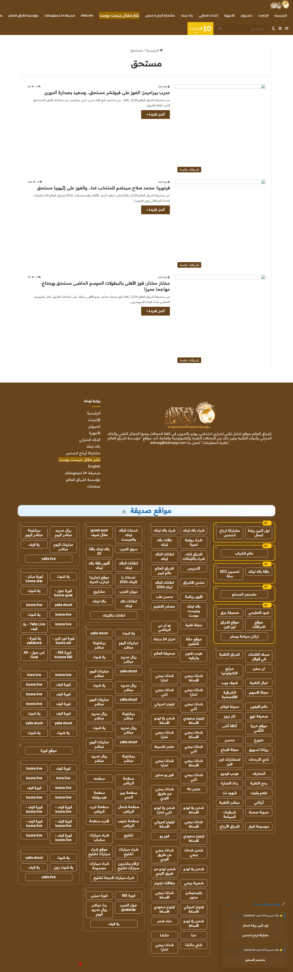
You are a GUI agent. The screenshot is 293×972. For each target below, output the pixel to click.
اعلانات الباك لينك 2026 (164, 584)
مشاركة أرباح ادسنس (160, 15)
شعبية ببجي (194, 883)
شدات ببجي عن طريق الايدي (164, 793)
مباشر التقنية (229, 802)
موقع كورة (49, 750)
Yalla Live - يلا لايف (34, 626)
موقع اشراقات (258, 624)
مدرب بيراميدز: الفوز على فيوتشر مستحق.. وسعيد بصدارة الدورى (107, 92)
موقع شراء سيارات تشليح (99, 851)
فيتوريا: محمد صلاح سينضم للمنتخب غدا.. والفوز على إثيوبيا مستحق (103, 187)
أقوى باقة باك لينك (99, 565)
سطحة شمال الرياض (128, 809)
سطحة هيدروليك (99, 794)
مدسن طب (164, 596)
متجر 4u (193, 789)
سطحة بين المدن (128, 794)
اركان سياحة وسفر (244, 636)
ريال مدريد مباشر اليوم (63, 532)
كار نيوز (229, 716)
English (87, 15)
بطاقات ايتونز (164, 883)
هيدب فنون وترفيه (193, 655)
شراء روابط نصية (193, 542)
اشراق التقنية (229, 654)
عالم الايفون (259, 706)
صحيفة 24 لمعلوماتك (59, 15)
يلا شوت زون (63, 867)
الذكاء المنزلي (208, 15)
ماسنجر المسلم (244, 594)
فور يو (164, 836)
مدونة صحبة (259, 812)
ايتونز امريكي (164, 704)
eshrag (162, 86)
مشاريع (99, 591)
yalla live (49, 558)
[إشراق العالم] (279, 4)
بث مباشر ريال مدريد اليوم (99, 909)
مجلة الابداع (230, 749)
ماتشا (164, 935)
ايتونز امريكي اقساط (164, 824)
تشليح (128, 835)
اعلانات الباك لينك (164, 556)
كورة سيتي (99, 895)
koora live (34, 605)
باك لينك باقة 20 (99, 551)
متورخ (259, 740)
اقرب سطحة (99, 821)
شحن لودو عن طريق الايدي (164, 871)
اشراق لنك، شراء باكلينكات (194, 556)
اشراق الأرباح (230, 826)
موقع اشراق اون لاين (229, 624)
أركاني (259, 802)
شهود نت (229, 793)
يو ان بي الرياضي (164, 627)
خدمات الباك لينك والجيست (128, 534)
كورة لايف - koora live (63, 809)
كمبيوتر (246, 15)
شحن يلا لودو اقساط (164, 720)
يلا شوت (128, 633)
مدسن (230, 740)
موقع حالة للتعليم (194, 641)
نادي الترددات (259, 759)
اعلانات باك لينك (128, 603)
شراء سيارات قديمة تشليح (114, 877)
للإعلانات (73, 964)
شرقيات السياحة (229, 814)
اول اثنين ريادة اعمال (259, 532)
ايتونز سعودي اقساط (193, 720)
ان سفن (259, 668)
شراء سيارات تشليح (128, 851)
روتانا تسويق (259, 749)
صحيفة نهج (259, 716)
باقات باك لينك (164, 542)
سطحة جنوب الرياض (128, 823)
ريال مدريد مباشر (129, 659)
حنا (193, 935)
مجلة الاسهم (258, 692)
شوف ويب (229, 682)
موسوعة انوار (258, 826)
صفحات (93, 486)
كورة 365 (128, 895)
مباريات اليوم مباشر (128, 645)
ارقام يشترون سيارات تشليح (128, 865)
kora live (34, 675)
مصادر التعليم (164, 606)
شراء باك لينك (194, 530)
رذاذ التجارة (229, 783)
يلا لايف (113, 924)
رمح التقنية (258, 783)
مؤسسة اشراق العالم (23, 15)
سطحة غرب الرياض (99, 809)
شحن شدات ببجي (193, 852)
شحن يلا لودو (193, 869)
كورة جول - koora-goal (63, 592)
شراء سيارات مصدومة (99, 865)
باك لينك (187, 15)
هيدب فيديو (230, 773)
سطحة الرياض (128, 780)
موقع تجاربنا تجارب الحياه (99, 579)
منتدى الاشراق (194, 582)
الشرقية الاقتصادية (229, 694)
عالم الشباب (244, 553)
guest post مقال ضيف (99, 532)
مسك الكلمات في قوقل (259, 656)
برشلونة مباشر (99, 645)
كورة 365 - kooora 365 (63, 654)
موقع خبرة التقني (259, 728)
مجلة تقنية (193, 625)
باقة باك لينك (258, 571)
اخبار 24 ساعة (164, 639)
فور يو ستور (164, 775)
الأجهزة (229, 15)
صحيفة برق (230, 612)
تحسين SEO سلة (229, 573)
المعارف (258, 773)
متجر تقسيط (164, 746)
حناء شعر (164, 921)
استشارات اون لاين (229, 761)
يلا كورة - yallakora (34, 640)
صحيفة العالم (164, 653)
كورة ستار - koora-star (34, 578)
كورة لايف (63, 684)
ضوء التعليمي (258, 612)
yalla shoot (99, 633)
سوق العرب (128, 549)
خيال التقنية (259, 682)
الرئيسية (281, 15)
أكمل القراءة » (155, 114)
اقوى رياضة (194, 596)
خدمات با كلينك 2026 (128, 579)
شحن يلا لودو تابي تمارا (164, 809)
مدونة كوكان (229, 706)
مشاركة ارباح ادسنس (229, 532)
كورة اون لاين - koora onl (63, 640)
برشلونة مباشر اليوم (34, 532)
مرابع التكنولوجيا (229, 670)
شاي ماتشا (193, 945)
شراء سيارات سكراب (99, 837)
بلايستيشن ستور (193, 894)
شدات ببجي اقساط (193, 677)
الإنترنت (263, 15)
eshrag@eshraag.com (168, 442)
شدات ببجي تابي (164, 692)
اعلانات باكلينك (114, 615)
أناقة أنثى (229, 726)
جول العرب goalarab (128, 907)
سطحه (99, 778)
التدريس (193, 568)
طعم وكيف (258, 793)
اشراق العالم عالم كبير (164, 570)
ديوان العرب (128, 591)
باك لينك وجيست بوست (194, 610)
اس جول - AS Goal (34, 654)
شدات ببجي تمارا (164, 677)
